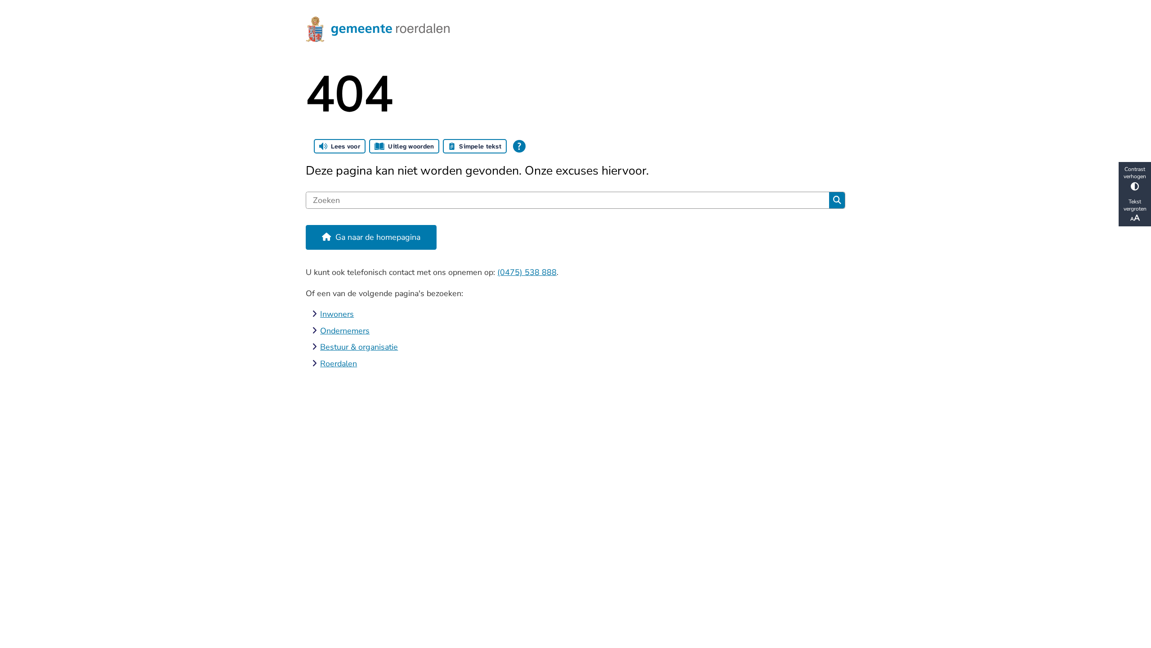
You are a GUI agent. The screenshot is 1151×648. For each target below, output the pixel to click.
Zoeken (837, 200)
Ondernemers (345, 330)
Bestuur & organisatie (359, 347)
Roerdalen (338, 363)
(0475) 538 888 (527, 272)
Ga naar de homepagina (377, 237)
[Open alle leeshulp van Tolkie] (519, 146)
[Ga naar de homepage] (571, 29)
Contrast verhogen (1135, 173)
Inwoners (337, 314)
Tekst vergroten (1135, 205)
